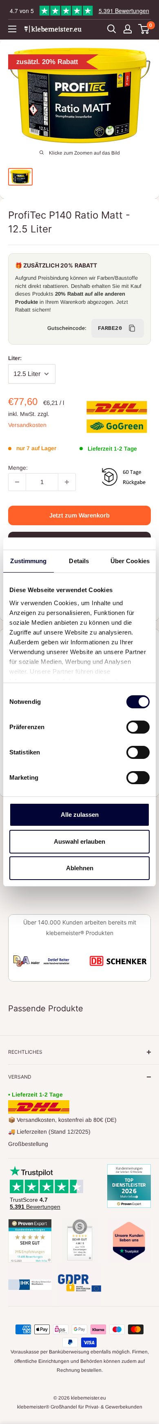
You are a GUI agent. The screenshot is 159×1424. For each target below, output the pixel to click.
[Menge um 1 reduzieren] (17, 482)
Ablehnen (79, 868)
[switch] (138, 727)
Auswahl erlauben (79, 841)
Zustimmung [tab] (28, 560)
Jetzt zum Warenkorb (79, 515)
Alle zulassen (80, 814)
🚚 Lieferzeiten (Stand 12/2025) (49, 1131)
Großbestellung (28, 1144)
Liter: (15, 358)
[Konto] (128, 28)
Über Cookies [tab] (130, 560)
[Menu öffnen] (12, 29)
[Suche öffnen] (111, 28)
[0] (144, 29)
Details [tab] (79, 560)
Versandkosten (27, 425)
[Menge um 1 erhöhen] (66, 482)
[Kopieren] (132, 328)
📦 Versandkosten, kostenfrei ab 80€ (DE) (62, 1120)
